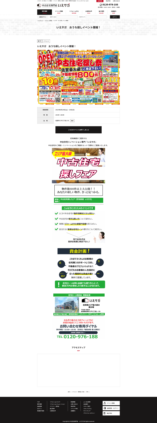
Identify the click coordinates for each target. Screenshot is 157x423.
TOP (38, 402)
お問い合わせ (116, 1)
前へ (69, 392)
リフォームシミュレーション (57, 404)
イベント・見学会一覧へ (78, 392)
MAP (72, 120)
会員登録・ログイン (112, 408)
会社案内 (85, 404)
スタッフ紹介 (86, 406)
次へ (87, 392)
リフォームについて (55, 402)
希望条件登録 (40, 411)
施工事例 (101, 12)
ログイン (39, 408)
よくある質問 (86, 402)
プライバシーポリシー (89, 413)
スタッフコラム (87, 408)
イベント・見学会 (54, 406)
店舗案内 (113, 12)
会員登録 (39, 406)
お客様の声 (88, 12)
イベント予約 (74, 408)
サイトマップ (86, 411)
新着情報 (73, 402)
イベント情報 (59, 12)
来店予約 (108, 1)
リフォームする (74, 12)
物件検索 (44, 12)
